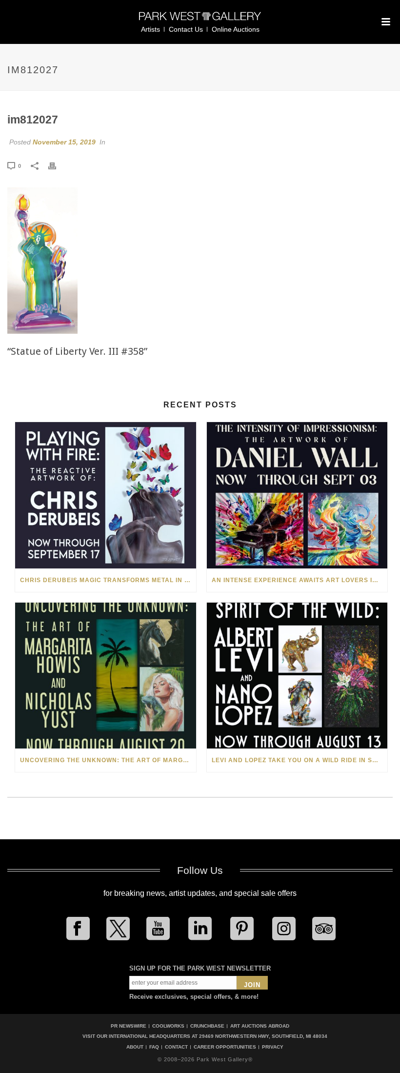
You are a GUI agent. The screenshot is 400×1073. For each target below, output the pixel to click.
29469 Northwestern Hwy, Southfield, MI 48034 (263, 1036)
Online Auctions (236, 29)
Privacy (272, 1047)
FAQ (154, 1047)
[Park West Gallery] (200, 20)
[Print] (57, 165)
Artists (150, 29)
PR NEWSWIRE (128, 1026)
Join (252, 985)
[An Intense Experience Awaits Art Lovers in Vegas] (297, 495)
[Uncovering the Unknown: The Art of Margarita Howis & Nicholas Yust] (105, 676)
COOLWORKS (168, 1026)
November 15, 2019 (64, 142)
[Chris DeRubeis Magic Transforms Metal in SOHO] (105, 495)
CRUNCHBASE (207, 1026)
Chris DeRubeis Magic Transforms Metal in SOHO (108, 580)
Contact (176, 1047)
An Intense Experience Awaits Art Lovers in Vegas (300, 580)
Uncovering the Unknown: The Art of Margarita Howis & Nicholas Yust (108, 760)
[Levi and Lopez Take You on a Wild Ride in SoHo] (297, 676)
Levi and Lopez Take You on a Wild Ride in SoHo (299, 760)
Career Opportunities (225, 1047)
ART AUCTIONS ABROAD (259, 1026)
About (134, 1047)
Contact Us (186, 29)
